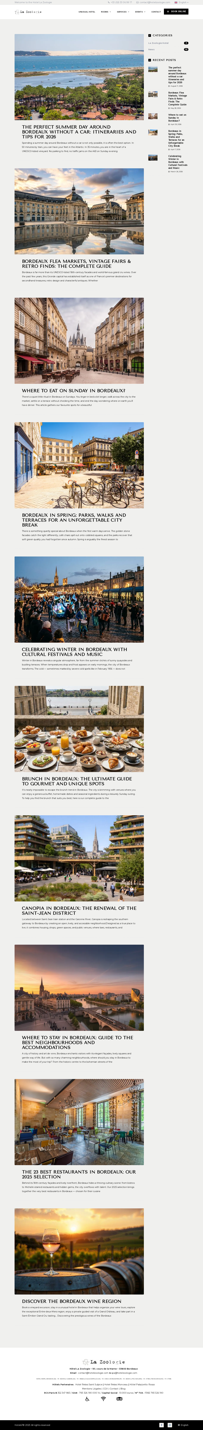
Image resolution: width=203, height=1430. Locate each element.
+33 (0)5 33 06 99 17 (121, 2)
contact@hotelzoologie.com (155, 2)
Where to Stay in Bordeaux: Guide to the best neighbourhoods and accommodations (77, 1042)
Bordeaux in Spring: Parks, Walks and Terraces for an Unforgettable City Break (74, 520)
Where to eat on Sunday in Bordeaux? (73, 390)
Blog (122, 1388)
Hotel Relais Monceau (116, 1384)
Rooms (105, 12)
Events (139, 12)
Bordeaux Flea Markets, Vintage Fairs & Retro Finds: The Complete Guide (76, 264)
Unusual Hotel (87, 12)
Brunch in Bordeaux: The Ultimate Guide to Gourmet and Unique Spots (77, 781)
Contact (156, 12)
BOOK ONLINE (178, 11)
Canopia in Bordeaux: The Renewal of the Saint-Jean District (79, 911)
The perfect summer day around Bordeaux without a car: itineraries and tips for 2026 (79, 131)
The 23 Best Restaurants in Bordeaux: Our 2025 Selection (79, 1174)
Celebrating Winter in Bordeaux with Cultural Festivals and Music (74, 652)
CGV (105, 1388)
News (167, 49)
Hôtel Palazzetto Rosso (142, 1384)
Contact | (115, 1388)
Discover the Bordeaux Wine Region (72, 1301)
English (182, 2)
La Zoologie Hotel (167, 43)
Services (122, 12)
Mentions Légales (91, 1388)
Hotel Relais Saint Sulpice (89, 1384)
